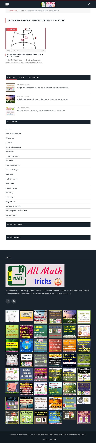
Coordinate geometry (13, 147)
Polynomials (10, 197)
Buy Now (53, 440)
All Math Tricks (24, 434)
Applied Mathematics (13, 133)
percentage (10, 192)
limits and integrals (12, 170)
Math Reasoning (11, 179)
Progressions (10, 202)
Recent (22, 77)
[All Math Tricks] (48, 4)
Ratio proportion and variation (16, 211)
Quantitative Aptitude (13, 206)
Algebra (8, 129)
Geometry (12, 29)
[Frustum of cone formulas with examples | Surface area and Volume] (26, 38)
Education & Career (12, 156)
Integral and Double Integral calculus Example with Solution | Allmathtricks (42, 88)
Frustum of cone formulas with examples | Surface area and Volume (25, 55)
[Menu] (7, 4)
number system (11, 188)
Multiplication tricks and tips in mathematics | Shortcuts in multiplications (42, 99)
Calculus (9, 143)
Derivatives (10, 152)
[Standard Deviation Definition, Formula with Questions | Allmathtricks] (10, 111)
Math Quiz (9, 174)
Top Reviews (33, 77)
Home (44, 440)
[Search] (89, 4)
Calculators (10, 138)
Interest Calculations (13, 165)
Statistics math (11, 215)
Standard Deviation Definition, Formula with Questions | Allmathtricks (41, 111)
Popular (11, 77)
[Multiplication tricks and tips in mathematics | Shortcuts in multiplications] (10, 99)
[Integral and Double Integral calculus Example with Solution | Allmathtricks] (10, 87)
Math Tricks (10, 183)
